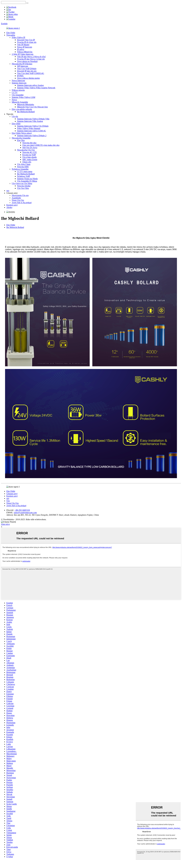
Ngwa (14, 100)
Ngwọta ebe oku (29, 143)
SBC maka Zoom (29, 159)
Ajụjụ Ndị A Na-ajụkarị (22, 202)
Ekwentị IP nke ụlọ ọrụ (27, 71)
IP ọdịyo (20, 49)
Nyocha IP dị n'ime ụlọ (26, 42)
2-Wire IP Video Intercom (22, 54)
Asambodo (16, 198)
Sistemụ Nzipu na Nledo (27, 179)
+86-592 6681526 (22, 510)
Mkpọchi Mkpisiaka (25, 104)
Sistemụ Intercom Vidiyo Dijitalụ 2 (31, 135)
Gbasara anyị (11, 493)
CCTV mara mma (24, 171)
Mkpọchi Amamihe (20, 102)
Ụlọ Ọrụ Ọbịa (23, 188)
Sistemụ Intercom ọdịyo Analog (30, 85)
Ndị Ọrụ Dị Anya (29, 147)
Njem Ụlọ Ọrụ (18, 200)
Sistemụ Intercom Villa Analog (30, 121)
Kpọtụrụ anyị (12, 205)
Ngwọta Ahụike (24, 186)
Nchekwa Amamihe (20, 169)
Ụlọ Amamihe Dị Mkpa (27, 181)
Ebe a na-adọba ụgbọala (22, 109)
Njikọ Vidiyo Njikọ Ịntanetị (28, 128)
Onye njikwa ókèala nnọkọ (28, 78)
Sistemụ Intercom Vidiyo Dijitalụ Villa (33, 119)
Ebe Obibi (10, 33)
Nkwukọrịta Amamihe (21, 138)
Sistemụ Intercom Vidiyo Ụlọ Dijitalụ (32, 126)
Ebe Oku (21, 140)
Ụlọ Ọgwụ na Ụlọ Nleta (22, 183)
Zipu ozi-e (5, 524)
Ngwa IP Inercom (24, 47)
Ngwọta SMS (23, 167)
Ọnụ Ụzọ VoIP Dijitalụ (26, 68)
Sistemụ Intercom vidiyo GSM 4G (31, 131)
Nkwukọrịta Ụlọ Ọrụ (26, 150)
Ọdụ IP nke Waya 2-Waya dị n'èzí (31, 56)
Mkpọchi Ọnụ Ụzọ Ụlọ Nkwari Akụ (32, 107)
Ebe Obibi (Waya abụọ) (22, 133)
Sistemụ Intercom (19, 83)
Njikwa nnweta (18, 90)
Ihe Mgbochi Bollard (26, 111)
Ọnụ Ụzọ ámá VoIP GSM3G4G (30, 73)
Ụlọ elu (15, 116)
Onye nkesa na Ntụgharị (27, 61)
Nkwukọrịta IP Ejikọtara (22, 64)
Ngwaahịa (10, 35)
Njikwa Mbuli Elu (24, 52)
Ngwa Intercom (18, 80)
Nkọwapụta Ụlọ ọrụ (20, 195)
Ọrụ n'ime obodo (29, 157)
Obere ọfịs (26, 162)
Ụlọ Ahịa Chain (23, 164)
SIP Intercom (22, 66)
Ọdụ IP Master (23, 44)
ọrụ (7, 190)
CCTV (15, 92)
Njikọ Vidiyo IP (18, 37)
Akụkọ (9, 207)
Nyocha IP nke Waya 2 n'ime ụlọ (31, 59)
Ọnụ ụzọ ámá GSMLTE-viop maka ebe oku (40, 145)
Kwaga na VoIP (29, 155)
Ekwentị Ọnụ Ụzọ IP (26, 40)
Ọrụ (8, 501)
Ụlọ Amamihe (18, 95)
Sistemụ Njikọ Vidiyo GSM (23, 97)
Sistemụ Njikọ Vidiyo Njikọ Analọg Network (36, 88)
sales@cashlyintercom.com (25, 512)
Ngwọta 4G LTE (29, 152)
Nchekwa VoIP (23, 176)
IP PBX (20, 76)
